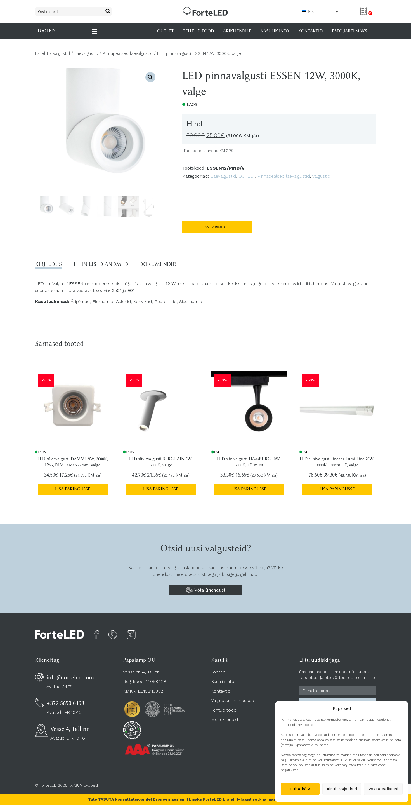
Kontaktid (220, 691)
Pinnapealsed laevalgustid (128, 53)
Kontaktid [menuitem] (310, 31)
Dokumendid (157, 264)
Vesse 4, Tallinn (70, 728)
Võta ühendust (209, 590)
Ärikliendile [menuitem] (237, 31)
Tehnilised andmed (100, 264)
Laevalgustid (86, 53)
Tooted (218, 672)
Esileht (41, 53)
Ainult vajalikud (342, 789)
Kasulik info (222, 681)
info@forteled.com (70, 677)
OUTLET (246, 176)
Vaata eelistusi (383, 789)
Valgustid (61, 53)
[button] (150, 77)
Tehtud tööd (224, 710)
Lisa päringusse (217, 227)
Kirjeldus (48, 264)
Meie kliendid (224, 719)
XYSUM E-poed (84, 785)
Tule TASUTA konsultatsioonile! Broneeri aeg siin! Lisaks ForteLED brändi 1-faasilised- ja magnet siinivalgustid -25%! (205, 799)
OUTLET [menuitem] (165, 31)
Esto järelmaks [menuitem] (349, 31)
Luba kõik (300, 789)
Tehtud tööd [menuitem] (198, 31)
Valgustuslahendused (232, 700)
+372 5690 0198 (65, 703)
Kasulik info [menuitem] (275, 31)
